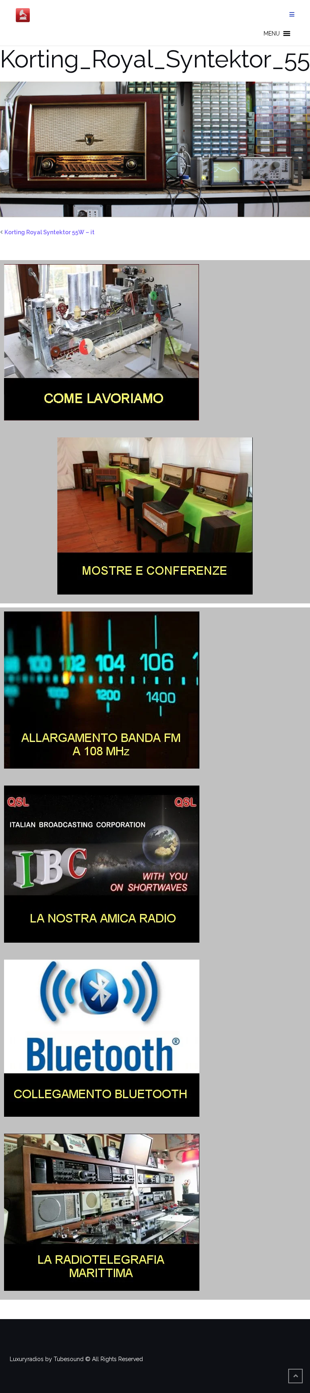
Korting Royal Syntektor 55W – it (49, 232)
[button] (272, 33)
